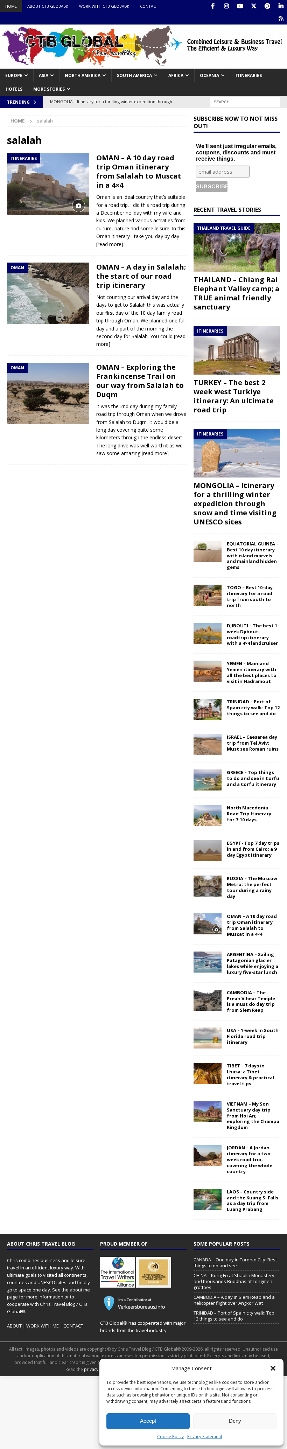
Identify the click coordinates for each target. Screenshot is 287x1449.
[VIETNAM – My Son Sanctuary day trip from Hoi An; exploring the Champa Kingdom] (208, 1111)
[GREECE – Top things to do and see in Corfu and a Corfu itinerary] (208, 779)
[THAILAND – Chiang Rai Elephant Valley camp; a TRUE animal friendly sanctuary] (237, 247)
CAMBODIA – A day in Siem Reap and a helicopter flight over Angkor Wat (234, 1300)
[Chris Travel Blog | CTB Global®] (143, 64)
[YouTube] (240, 6)
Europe (13, 75)
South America (134, 75)
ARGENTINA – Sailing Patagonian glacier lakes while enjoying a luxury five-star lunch (252, 963)
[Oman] (48, 293)
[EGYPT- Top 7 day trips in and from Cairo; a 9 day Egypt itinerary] (208, 850)
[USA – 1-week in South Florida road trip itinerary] (208, 1038)
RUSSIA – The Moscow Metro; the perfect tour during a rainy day (252, 887)
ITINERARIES (249, 75)
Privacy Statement (204, 1437)
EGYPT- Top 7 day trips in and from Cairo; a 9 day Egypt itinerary (253, 849)
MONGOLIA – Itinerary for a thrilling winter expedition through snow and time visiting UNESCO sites (235, 504)
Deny (235, 1421)
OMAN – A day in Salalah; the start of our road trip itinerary (141, 276)
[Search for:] (245, 101)
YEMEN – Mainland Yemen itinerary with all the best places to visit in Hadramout (251, 672)
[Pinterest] (267, 6)
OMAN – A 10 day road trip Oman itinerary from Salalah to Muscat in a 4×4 (138, 171)
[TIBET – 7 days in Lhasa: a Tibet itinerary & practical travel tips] (208, 1073)
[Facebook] (212, 6)
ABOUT (14, 1326)
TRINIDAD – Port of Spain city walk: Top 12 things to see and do (253, 707)
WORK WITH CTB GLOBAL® (104, 6)
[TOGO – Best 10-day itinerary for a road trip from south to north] (208, 595)
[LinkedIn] (281, 6)
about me (80, 1290)
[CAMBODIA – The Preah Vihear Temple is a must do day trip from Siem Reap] (208, 1000)
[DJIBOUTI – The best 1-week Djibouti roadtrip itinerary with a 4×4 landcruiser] (208, 633)
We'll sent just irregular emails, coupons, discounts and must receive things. (236, 152)
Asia (43, 75)
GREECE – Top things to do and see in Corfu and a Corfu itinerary (253, 778)
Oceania (209, 75)
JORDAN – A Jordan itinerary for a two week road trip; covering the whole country (249, 1159)
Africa (175, 75)
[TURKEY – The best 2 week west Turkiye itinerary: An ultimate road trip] (237, 350)
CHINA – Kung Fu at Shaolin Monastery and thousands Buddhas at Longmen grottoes (234, 1281)
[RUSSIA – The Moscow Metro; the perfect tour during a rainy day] (208, 886)
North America (82, 75)
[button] (273, 1368)
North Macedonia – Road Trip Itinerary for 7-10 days (249, 813)
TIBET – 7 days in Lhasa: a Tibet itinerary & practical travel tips (250, 1075)
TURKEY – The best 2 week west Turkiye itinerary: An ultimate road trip (234, 396)
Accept (148, 1421)
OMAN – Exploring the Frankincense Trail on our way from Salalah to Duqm (140, 380)
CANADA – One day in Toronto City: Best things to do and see (235, 1262)
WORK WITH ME (42, 1326)
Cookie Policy (170, 1437)
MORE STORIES (49, 89)
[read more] (109, 244)
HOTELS (14, 89)
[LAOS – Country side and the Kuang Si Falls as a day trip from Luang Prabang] (208, 1199)
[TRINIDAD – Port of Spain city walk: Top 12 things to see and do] (208, 709)
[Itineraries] (48, 184)
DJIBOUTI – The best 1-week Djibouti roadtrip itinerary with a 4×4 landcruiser (253, 634)
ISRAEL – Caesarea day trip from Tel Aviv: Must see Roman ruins (253, 743)
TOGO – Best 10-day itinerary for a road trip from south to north (250, 596)
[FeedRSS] (281, 18)
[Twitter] (253, 6)
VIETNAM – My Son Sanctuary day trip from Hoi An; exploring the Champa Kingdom (253, 1116)
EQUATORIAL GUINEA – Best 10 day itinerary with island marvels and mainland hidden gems (253, 556)
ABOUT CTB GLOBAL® (48, 6)
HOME (11, 6)
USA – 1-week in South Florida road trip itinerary (253, 1036)
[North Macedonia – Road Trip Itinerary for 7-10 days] (208, 815)
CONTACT (149, 6)
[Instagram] (226, 6)
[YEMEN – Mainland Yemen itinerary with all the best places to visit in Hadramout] (208, 671)
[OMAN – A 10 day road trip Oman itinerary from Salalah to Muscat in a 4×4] (208, 923)
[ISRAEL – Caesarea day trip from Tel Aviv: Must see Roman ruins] (208, 744)
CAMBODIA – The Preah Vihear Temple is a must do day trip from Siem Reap (251, 1001)
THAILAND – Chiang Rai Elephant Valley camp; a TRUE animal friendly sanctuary (237, 293)
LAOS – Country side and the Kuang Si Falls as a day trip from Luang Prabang (252, 1201)
